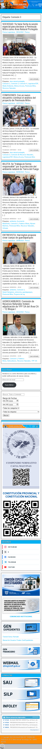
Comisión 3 (15, 83)
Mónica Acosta (19, 86)
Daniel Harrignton (8, 292)
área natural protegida (17, 81)
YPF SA (34, 361)
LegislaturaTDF (33, 83)
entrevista (18, 292)
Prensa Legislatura (8, 32)
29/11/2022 (20, 32)
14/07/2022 (20, 103)
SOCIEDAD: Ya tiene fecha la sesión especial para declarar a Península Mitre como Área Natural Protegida (20, 27)
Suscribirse (9, 385)
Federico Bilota (24, 223)
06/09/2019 (20, 172)
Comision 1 (6, 83)
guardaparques (27, 292)
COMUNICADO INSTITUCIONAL (21, 616)
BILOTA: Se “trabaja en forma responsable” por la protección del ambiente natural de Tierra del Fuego (20, 166)
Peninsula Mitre (30, 86)
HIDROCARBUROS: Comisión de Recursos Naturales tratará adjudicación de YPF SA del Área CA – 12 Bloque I (20, 305)
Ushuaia (5, 228)
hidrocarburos (11, 361)
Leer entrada (34, 79)
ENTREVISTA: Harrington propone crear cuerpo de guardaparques (19, 236)
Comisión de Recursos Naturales (22, 155)
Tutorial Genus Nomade (11, 637)
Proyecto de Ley (19, 294)
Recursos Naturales (9, 88)
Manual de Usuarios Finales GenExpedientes (18, 640)
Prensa (27, 32)
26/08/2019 (20, 240)
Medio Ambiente (7, 86)
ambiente (13, 221)
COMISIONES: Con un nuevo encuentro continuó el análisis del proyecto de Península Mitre (19, 98)
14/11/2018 (20, 312)
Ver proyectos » (34, 729)
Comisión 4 (23, 83)
